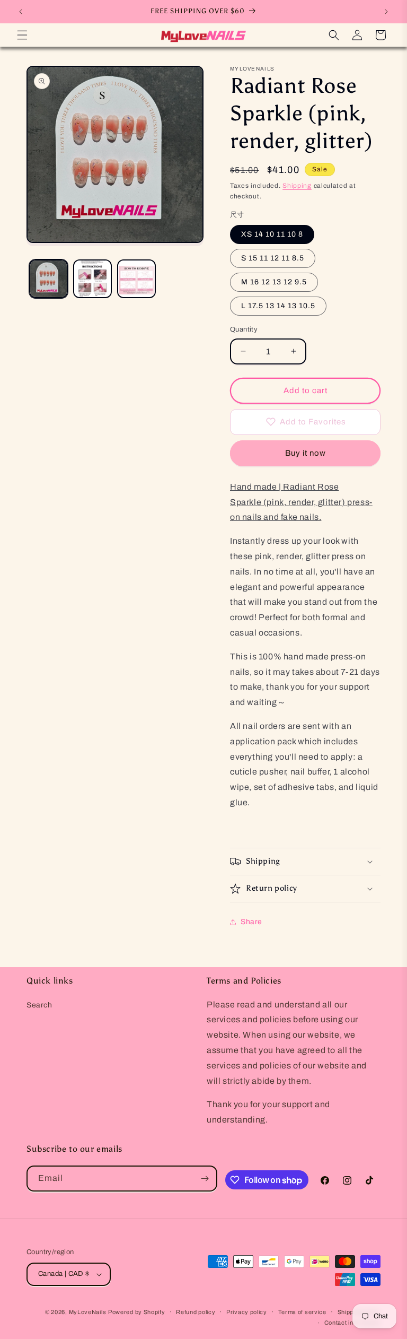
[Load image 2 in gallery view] (92, 278)
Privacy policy (246, 1312)
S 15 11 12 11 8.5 (272, 258)
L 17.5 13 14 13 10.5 (278, 306)
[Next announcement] (386, 11)
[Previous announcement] (20, 11)
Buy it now (305, 453)
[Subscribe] (204, 1179)
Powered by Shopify (136, 1312)
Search (39, 1005)
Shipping (297, 185)
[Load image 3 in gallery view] (136, 278)
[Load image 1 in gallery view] (48, 278)
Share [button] (251, 922)
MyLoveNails (88, 1312)
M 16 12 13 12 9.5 (274, 282)
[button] (22, 35)
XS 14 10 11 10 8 (272, 234)
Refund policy (195, 1312)
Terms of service (302, 1312)
